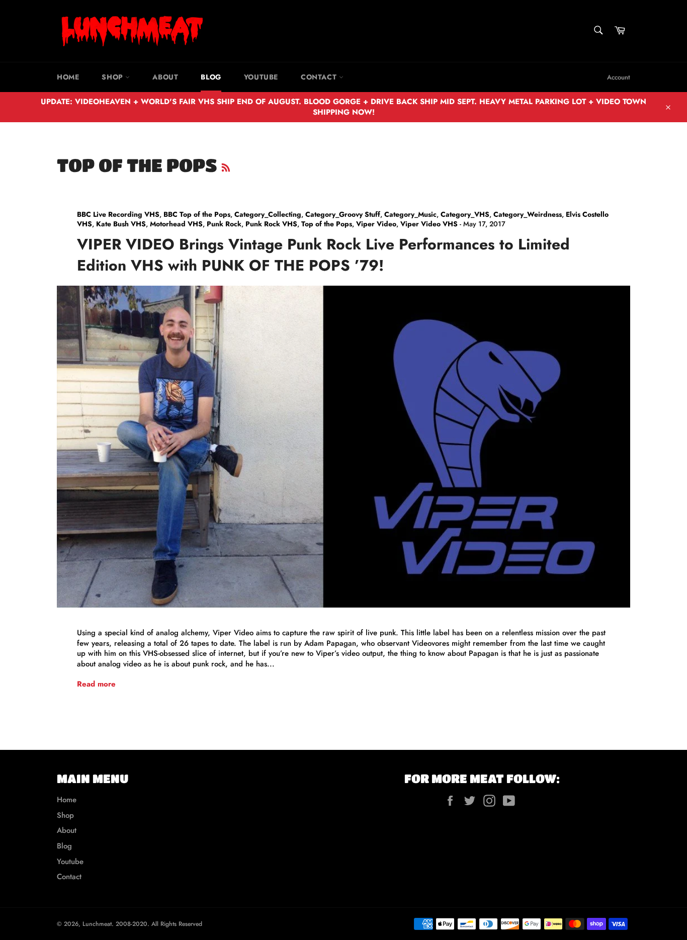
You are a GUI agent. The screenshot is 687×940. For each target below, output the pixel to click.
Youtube (261, 77)
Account (618, 77)
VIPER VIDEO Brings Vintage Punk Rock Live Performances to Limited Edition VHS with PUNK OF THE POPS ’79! (323, 254)
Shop (113, 77)
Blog (211, 77)
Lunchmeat (97, 923)
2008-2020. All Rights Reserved (159, 923)
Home (68, 77)
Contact (320, 77)
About (165, 77)
